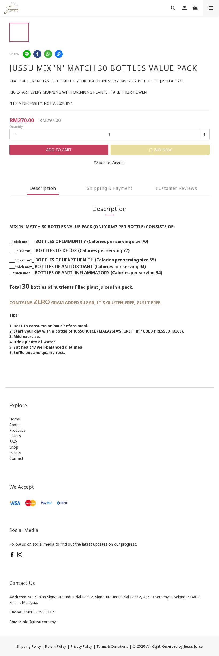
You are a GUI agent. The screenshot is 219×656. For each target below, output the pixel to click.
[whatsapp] (48, 54)
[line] (27, 54)
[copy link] (59, 54)
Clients (15, 435)
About (14, 424)
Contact (16, 458)
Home (14, 419)
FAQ (13, 441)
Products (17, 430)
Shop (13, 447)
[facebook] (37, 54)
